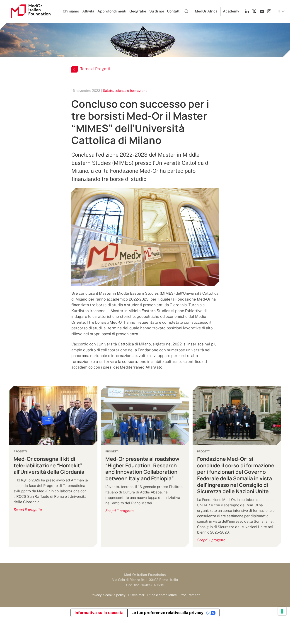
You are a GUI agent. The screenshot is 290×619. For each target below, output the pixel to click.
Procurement (189, 595)
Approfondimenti (111, 11)
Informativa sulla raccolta (99, 612)
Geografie (137, 11)
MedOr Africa (206, 11)
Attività (88, 11)
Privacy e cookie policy (108, 595)
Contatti (173, 11)
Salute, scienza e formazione (125, 90)
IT (279, 11)
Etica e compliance (162, 595)
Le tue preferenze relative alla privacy (167, 612)
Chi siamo (71, 11)
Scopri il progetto (28, 509)
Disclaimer (136, 595)
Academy (231, 11)
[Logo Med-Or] (31, 11)
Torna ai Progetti (95, 68)
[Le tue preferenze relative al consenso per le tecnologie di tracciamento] (282, 611)
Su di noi (156, 11)
